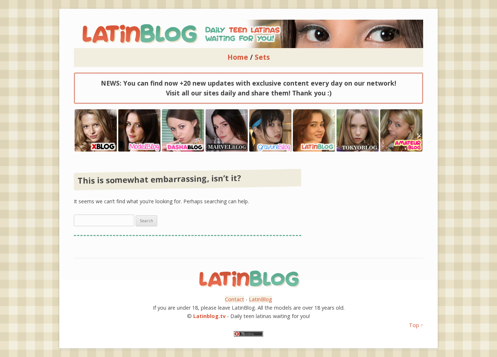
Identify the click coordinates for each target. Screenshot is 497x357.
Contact (234, 299)
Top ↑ (416, 325)
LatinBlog (260, 299)
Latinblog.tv (209, 316)
